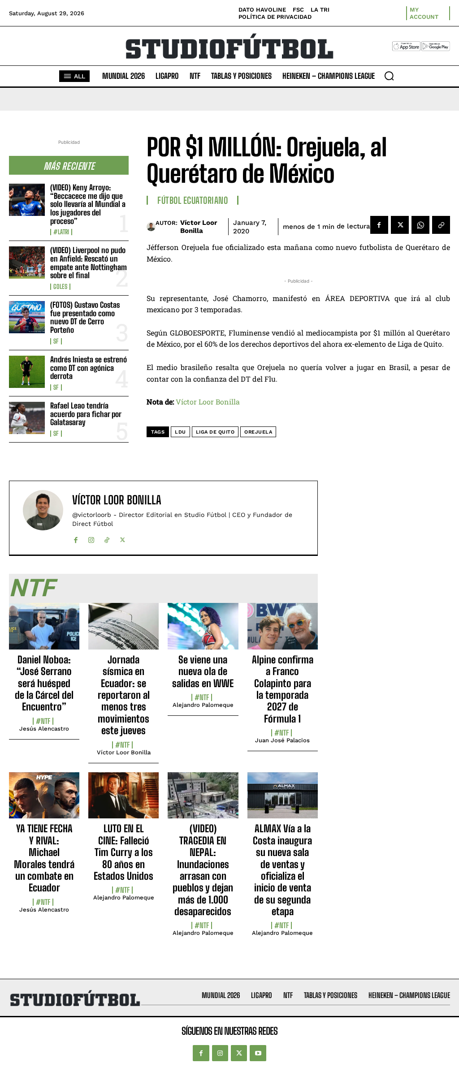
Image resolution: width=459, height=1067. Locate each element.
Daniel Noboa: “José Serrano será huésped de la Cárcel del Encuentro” (44, 683)
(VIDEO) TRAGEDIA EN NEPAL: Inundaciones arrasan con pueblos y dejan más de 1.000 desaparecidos (203, 869)
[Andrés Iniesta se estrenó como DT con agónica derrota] (27, 372)
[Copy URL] (441, 225)
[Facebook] (379, 225)
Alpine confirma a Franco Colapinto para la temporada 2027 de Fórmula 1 (282, 689)
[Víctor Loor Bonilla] (151, 226)
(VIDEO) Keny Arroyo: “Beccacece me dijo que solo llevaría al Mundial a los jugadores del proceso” (88, 204)
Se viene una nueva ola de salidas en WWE (203, 671)
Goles (60, 287)
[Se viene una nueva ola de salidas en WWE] (203, 631)
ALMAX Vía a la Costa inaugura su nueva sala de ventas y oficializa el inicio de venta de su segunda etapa (282, 869)
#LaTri (61, 232)
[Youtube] (258, 1053)
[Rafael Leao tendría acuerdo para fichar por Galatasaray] (27, 418)
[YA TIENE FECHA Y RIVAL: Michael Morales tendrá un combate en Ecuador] (44, 800)
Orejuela (258, 432)
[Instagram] (91, 537)
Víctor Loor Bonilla (198, 227)
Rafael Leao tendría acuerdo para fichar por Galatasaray (85, 414)
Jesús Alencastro (44, 728)
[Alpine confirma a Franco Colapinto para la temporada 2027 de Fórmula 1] (282, 631)
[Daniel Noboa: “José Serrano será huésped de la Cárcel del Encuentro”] (44, 631)
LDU (180, 432)
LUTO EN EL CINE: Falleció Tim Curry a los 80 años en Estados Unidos (123, 852)
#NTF (43, 721)
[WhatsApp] (420, 225)
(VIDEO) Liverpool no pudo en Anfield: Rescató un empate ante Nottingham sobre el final (88, 262)
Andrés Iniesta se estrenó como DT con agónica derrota (88, 368)
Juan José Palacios (282, 740)
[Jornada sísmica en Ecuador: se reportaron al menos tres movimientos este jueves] (123, 631)
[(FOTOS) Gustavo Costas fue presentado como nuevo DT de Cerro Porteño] (27, 317)
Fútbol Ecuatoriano (192, 200)
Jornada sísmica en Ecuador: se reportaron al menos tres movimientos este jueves (124, 695)
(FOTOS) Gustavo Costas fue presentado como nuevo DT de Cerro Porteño (85, 317)
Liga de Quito (215, 432)
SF (56, 341)
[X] (400, 225)
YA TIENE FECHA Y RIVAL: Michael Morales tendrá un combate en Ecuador (44, 858)
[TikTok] (107, 537)
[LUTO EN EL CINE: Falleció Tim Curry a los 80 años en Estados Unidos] (123, 800)
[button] (389, 75)
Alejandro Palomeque (203, 704)
